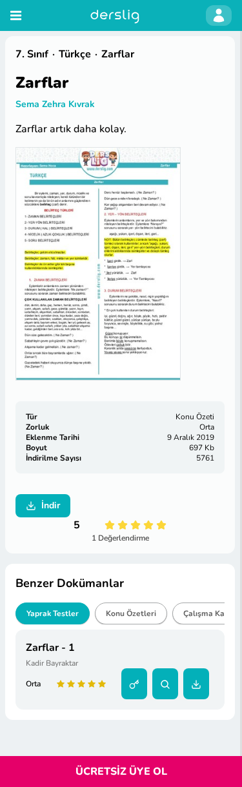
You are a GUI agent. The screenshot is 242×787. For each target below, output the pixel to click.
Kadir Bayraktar (52, 663)
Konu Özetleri (131, 613)
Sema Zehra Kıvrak (55, 104)
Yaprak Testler (52, 613)
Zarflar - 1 (50, 648)
